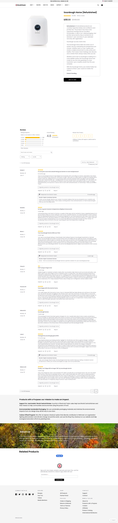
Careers (84, 506)
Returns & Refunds (65, 503)
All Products (63, 493)
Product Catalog (87, 510)
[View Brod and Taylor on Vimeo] (33, 494)
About (66, 4)
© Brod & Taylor (18, 517)
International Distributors (89, 513)
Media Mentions (42, 500)
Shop (31, 4)
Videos (52, 4)
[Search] (98, 5)
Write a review (81, 15)
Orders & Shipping (65, 501)
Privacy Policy (64, 508)
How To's (45, 4)
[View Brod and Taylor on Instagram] (23, 494)
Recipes (38, 4)
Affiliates (85, 508)
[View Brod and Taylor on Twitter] (19, 494)
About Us (85, 501)
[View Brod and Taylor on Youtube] (29, 494)
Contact (84, 495)
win (62, 471)
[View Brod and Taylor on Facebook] (16, 494)
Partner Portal (64, 495)
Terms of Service (65, 506)
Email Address (44, 474)
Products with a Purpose (89, 503)
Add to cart (72, 79)
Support (58, 4)
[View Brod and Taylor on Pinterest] (26, 494)
